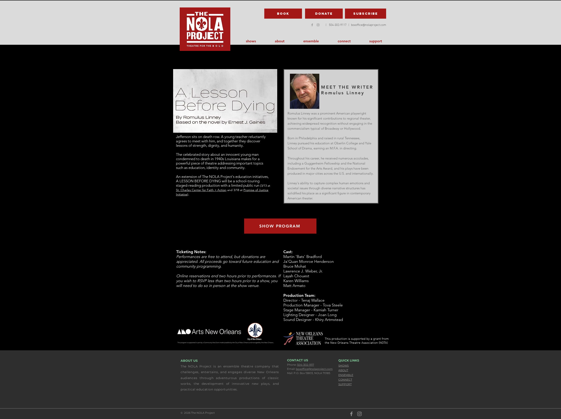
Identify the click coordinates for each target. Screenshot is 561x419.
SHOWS (343, 365)
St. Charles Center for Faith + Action (201, 190)
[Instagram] (359, 414)
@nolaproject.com (374, 25)
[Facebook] (312, 25)
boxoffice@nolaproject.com (314, 369)
